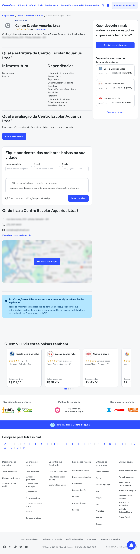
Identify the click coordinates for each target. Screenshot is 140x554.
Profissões (77, 483)
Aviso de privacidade (52, 539)
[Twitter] (21, 547)
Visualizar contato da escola (16, 235)
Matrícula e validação (124, 504)
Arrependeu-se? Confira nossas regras (74, 410)
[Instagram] (10, 547)
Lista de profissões (11, 478)
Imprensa (91, 539)
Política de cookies (74, 539)
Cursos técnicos (33, 498)
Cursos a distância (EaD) (34, 504)
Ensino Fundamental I (48, 5)
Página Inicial (8, 15)
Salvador (30, 15)
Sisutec (99, 517)
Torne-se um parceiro (110, 539)
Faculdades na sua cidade (57, 478)
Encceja (99, 524)
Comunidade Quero (57, 485)
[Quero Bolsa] (9, 5)
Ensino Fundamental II (72, 5)
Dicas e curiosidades (81, 477)
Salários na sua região (9, 484)
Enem (98, 478)
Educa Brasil (124, 517)
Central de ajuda (81, 424)
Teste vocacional (9, 471)
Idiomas (75, 496)
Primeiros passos (126, 477)
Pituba (40, 15)
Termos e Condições (29, 539)
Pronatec (100, 511)
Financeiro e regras (127, 490)
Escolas (29, 511)
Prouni (99, 498)
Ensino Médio (92, 5)
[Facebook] (4, 547)
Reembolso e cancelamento (125, 483)
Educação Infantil (27, 5)
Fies (97, 504)
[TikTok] (15, 547)
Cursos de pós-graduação (32, 485)
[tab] (65, 388)
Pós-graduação (79, 490)
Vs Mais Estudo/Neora (125, 510)
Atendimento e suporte (125, 497)
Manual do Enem (103, 484)
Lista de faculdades (58, 471)
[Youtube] (26, 547)
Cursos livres (31, 491)
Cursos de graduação (30, 478)
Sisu (97, 491)
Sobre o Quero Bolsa (128, 470)
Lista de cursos (32, 471)
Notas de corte (102, 471)
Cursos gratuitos (33, 518)
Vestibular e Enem (80, 470)
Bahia (20, 15)
